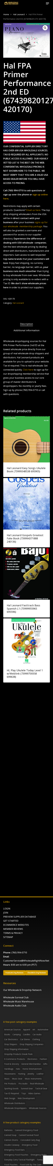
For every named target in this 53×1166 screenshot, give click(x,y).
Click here (28, 369)
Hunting (21, 1073)
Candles (26, 1034)
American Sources (12, 1029)
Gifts (45, 1064)
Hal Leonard (19, 14)
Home (6, 14)
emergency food (29, 1145)
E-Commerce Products (14, 1059)
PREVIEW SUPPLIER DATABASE (19, 916)
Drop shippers (10, 1044)
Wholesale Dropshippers (15, 1108)
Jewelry (31, 1073)
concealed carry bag (30, 1140)
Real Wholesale (37, 1083)
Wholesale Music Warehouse (18, 1001)
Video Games (34, 1093)
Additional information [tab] (26, 330)
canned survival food (29, 1135)
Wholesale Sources (37, 1108)
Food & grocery (11, 1064)
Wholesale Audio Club (14, 1005)
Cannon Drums (11, 1140)
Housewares (10, 1073)
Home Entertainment (32, 1068)
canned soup (10, 1135)
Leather (40, 1073)
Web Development (26, 1098)
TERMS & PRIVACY (13, 933)
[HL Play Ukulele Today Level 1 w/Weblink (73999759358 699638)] (26, 641)
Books (7, 1034)
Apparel (26, 1029)
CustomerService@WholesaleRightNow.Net (26, 960)
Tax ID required (11, 1093)
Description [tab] (26, 323)
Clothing (36, 1039)
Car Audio (37, 1034)
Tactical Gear (41, 1088)
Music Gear (17, 1078)
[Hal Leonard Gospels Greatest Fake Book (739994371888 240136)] (26, 504)
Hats (18, 1068)
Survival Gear (27, 1088)
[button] (47, 3)
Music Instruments (33, 1078)
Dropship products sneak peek (18, 1054)
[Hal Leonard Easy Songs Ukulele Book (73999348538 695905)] (26, 439)
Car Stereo (25, 1039)
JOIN (5, 912)
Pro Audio (23, 1083)
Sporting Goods (11, 1088)
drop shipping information (16, 1049)
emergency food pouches (16, 1154)
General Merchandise (31, 1064)
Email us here (33, 210)
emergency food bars (14, 1149)
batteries (8, 1130)
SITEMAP (8, 937)
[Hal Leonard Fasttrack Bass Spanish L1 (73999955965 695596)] (26, 574)
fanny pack (42, 1159)
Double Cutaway (11, 1145)
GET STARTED (10, 920)
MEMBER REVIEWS (13, 928)
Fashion (43, 1059)
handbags (8, 1068)
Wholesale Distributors (14, 1103)
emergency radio (39, 1154)
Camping (17, 1034)
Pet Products (10, 1083)
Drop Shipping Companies (31, 1044)
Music (7, 1078)
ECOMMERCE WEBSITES (16, 924)
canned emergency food (26, 1130)
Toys (23, 1093)
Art (34, 1029)
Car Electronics (11, 1039)
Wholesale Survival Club (16, 997)
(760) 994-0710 (19, 952)
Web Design (9, 1098)
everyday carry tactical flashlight (19, 1159)
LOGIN (6, 908)
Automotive (43, 1029)
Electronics (32, 1059)
